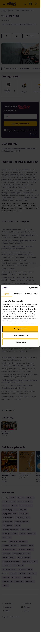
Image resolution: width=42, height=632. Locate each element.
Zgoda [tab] (6, 294)
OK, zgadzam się (20, 329)
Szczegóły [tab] (18, 294)
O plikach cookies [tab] (31, 294)
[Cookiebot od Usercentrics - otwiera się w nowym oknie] (29, 288)
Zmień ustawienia (19, 335)
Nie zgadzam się (20, 342)
